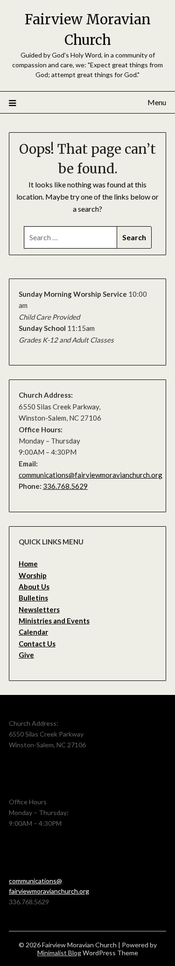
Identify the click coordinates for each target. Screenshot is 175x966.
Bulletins (33, 598)
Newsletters (39, 609)
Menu (156, 102)
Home (28, 563)
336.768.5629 (65, 486)
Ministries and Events (54, 620)
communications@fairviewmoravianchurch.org (90, 475)
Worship (33, 575)
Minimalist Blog (59, 953)
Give (26, 655)
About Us (34, 586)
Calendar (33, 632)
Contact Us (37, 643)
